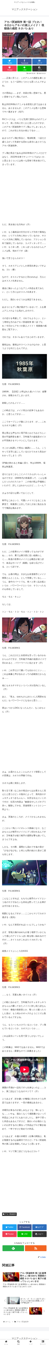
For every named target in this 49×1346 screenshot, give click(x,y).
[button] (44, 659)
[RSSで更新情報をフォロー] (36, 1248)
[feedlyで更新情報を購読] (13, 1248)
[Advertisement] (24, 194)
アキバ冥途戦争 (10, 1214)
